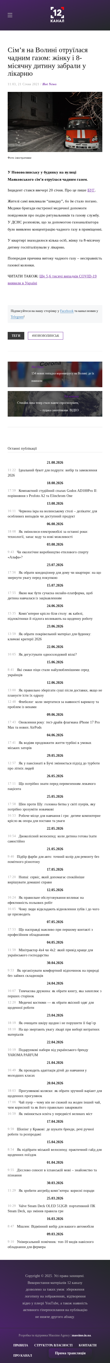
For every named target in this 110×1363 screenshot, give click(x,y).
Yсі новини (71, 396)
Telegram (17, 317)
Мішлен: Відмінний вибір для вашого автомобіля (55, 1226)
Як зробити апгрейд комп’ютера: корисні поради (56, 1191)
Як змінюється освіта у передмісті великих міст (55, 1114)
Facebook (67, 311)
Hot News (49, 84)
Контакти (87, 1345)
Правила (20, 1345)
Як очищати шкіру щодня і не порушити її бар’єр (57, 1023)
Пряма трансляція (70, 1353)
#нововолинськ (45, 336)
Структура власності (53, 1345)
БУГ (91, 190)
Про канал (22, 1355)
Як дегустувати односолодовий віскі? (48, 654)
